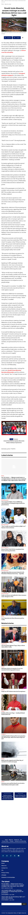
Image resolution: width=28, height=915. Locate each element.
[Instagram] (6, 855)
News (2, 475)
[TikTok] (10, 855)
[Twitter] (14, 855)
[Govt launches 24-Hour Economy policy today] (14, 607)
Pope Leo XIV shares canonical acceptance (13, 691)
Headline (3, 734)
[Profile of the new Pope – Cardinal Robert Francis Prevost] (14, 702)
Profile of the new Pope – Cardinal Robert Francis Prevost (13, 713)
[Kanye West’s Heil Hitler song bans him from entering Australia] (14, 539)
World (2, 0)
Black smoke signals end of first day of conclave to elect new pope (12, 761)
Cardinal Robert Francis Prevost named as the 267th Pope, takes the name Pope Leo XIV (13, 737)
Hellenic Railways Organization (14, 442)
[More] (22, 37)
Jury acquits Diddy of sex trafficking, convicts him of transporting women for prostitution (13, 503)
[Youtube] (18, 855)
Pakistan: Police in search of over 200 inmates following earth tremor (12, 669)
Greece (16, 439)
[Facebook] (3, 855)
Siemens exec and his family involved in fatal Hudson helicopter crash (12, 784)
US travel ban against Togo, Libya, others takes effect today (13, 646)
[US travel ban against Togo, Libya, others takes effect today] (14, 635)
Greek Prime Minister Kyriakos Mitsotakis (14, 441)
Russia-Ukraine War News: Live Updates (20, 796)
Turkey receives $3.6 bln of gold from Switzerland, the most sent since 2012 (7, 797)
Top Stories (4, 643)
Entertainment (4, 500)
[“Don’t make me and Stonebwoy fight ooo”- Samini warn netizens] (14, 516)
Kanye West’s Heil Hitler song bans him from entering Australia (12, 549)
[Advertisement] (14, 819)
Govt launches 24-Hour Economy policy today (12, 618)
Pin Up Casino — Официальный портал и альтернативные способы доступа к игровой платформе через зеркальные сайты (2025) (13, 479)
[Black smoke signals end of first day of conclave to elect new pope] (14, 750)
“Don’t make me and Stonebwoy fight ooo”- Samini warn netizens (13, 526)
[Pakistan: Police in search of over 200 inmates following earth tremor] (14, 658)
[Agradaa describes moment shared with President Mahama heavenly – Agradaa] (14, 562)
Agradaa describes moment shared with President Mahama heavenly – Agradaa (12, 572)
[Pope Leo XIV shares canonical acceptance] (14, 681)
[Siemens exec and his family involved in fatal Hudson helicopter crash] (14, 773)
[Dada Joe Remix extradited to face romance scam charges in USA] (14, 584)
